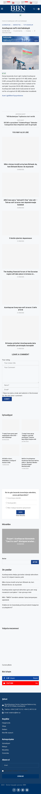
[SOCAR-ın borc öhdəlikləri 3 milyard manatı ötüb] (10, 450)
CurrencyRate (7, 665)
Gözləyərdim (12, 503)
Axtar (4, 559)
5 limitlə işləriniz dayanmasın (20, 238)
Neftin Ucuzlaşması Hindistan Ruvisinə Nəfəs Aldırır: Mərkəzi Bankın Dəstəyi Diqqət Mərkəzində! (30, 462)
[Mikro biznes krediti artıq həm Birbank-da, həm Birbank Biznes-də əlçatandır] (20, 149)
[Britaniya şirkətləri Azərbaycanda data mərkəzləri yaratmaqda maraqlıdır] (20, 328)
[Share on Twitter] (26, 108)
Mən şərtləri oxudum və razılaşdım (16, 771)
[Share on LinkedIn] (30, 108)
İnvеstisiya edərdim (14, 498)
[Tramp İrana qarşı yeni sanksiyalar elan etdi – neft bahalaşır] (10, 425)
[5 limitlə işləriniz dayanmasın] (20, 223)
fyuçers (16, 96)
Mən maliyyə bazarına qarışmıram (19, 508)
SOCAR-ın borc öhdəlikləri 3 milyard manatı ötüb (9, 460)
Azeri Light (6, 96)
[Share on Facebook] (21, 108)
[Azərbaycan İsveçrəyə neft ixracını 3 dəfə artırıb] (20, 292)
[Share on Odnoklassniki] (35, 108)
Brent (11, 96)
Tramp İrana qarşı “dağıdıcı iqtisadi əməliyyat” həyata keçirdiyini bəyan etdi (29, 436)
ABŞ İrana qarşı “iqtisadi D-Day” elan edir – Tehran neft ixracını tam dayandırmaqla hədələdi (20, 202)
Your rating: (6, 360)
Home (4, 21)
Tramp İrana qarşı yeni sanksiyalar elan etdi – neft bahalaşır (9, 435)
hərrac (21, 96)
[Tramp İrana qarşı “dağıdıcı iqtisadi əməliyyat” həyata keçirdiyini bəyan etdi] (30, 425)
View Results (20, 515)
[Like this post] (16, 108)
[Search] (34, 9)
